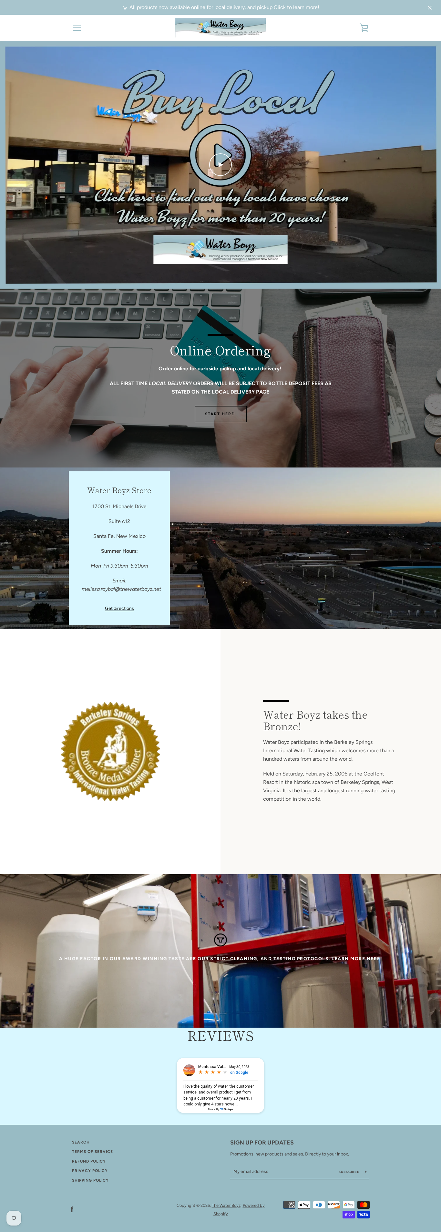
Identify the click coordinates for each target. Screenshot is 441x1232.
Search (81, 1142)
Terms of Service (92, 1151)
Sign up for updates (262, 1142)
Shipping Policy (90, 1180)
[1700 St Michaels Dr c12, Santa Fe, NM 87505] (220, 548)
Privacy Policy (90, 1170)
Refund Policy (89, 1161)
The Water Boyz (226, 1205)
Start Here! (220, 414)
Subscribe (350, 1172)
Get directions (119, 608)
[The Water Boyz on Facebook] (72, 1209)
